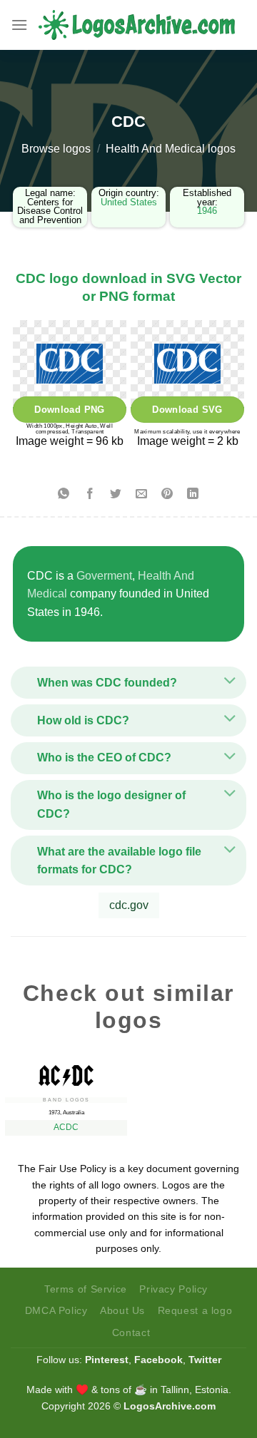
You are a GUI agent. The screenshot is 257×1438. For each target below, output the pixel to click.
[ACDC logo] (66, 1072)
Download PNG (69, 409)
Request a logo (195, 1310)
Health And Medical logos (171, 149)
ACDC (66, 1127)
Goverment (104, 576)
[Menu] (19, 24)
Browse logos (56, 149)
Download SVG (187, 409)
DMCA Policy (56, 1310)
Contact (131, 1332)
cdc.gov (128, 905)
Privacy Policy (173, 1289)
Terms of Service (85, 1289)
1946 (207, 210)
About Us (122, 1310)
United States (129, 202)
